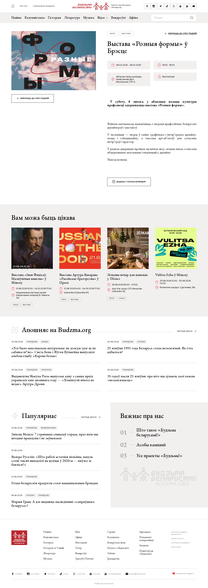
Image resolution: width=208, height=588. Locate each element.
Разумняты (113, 537)
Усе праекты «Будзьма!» (159, 455)
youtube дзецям (114, 574)
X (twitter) (81, 574)
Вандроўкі (118, 17)
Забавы (111, 553)
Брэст (113, 33)
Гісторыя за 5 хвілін (53, 548)
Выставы (126, 33)
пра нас (24, 6)
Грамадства (32, 342)
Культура (30, 495)
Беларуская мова (116, 542)
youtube (96, 574)
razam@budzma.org (137, 574)
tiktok (65, 574)
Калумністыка (35, 17)
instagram (35, 574)
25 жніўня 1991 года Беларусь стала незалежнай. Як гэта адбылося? (150, 350)
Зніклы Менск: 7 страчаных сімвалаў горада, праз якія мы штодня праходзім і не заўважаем (54, 436)
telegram (51, 574)
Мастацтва (81, 542)
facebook (19, 574)
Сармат (111, 531)
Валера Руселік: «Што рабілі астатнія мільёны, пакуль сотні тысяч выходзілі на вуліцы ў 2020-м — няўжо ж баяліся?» (52, 460)
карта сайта (176, 547)
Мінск (15, 305)
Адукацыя (144, 531)
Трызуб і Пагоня (84, 558)
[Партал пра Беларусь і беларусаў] (99, 6)
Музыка (88, 17)
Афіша (133, 17)
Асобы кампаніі (151, 445)
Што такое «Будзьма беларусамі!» (156, 432)
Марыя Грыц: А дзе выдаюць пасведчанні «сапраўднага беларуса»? (52, 503)
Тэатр (78, 548)
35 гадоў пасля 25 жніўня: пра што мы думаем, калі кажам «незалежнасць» (151, 378)
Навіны (16, 17)
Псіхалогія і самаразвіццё (146, 538)
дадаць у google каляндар (131, 182)
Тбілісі (112, 298)
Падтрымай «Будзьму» (44, 6)
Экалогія (144, 545)
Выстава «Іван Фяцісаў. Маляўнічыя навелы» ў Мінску (29, 278)
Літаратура (72, 17)
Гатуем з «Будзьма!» (118, 548)
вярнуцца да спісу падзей (34, 98)
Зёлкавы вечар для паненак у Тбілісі (127, 276)
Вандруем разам (48, 428)
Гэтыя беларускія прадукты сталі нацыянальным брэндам (54, 483)
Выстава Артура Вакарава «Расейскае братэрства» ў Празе (79, 278)
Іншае (122, 298)
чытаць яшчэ (184, 331)
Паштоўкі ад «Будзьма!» (146, 552)
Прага (63, 299)
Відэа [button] (101, 17)
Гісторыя (54, 17)
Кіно (77, 531)
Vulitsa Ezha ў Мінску (171, 274)
